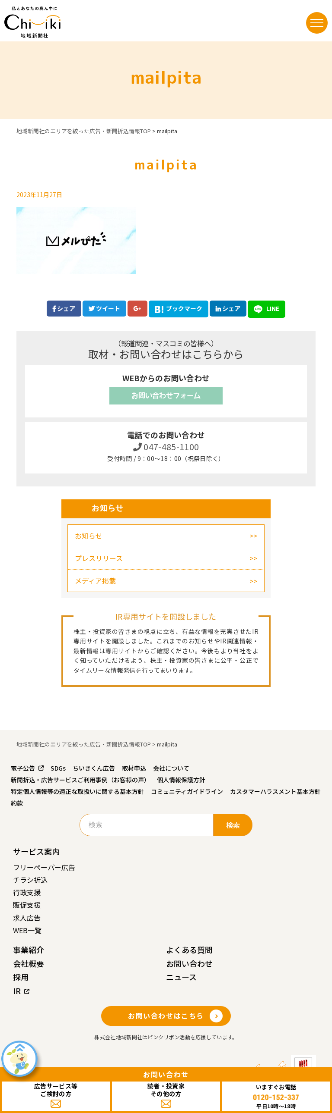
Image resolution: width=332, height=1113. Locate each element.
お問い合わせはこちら (166, 1015)
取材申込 (134, 768)
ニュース (181, 976)
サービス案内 (36, 851)
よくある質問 (189, 949)
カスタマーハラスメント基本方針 (275, 791)
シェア (65, 308)
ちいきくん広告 (94, 768)
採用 (21, 976)
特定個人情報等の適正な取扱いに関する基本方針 (77, 791)
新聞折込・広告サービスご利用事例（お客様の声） (80, 779)
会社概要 (28, 963)
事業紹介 (28, 949)
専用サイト (121, 650)
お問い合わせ (189, 963)
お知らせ (88, 535)
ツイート (107, 308)
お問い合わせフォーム (166, 395)
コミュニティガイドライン (187, 791)
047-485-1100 (170, 446)
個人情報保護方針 (181, 779)
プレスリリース (99, 558)
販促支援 (27, 905)
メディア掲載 (95, 580)
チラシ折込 (30, 880)
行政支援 (27, 892)
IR (17, 990)
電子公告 (23, 768)
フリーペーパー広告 (44, 867)
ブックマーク (184, 308)
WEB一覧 (27, 930)
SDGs (58, 768)
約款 (17, 803)
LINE (272, 308)
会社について (171, 768)
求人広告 (27, 917)
